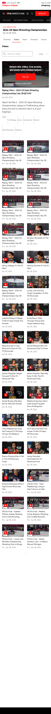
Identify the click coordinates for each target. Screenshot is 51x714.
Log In (34, 83)
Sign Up (25, 77)
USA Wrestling (9, 27)
